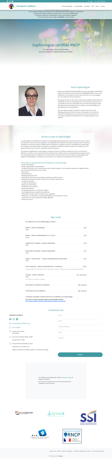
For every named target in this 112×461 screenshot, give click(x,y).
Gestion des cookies (55, 451)
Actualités (87, 6)
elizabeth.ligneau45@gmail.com (21, 323)
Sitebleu (60, 456)
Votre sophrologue (67, 6)
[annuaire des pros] (40, 436)
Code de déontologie (98, 451)
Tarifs (97, 6)
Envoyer (80, 354)
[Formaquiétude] (24, 417)
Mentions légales (67, 451)
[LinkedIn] (12, 1)
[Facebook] (7, 1)
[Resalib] (56, 417)
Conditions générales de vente (82, 451)
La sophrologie (78, 6)
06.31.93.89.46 (16, 327)
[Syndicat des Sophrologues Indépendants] (88, 417)
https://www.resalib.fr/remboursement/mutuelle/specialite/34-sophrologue (46, 301)
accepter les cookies (66, 377)
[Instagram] (10, 1)
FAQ (93, 6)
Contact (102, 6)
